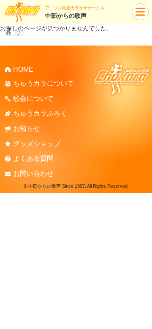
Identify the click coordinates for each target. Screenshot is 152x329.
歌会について (33, 98)
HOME (23, 69)
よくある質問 (33, 158)
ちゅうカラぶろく (40, 113)
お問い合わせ (33, 173)
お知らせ (26, 128)
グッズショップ (36, 143)
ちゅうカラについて (43, 83)
